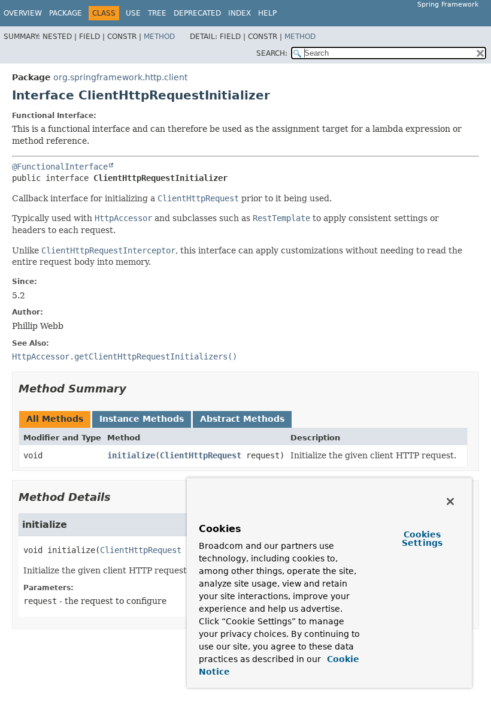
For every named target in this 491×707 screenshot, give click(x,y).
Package (65, 13)
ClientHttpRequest (200, 455)
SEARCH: (271, 53)
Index (239, 13)
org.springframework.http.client (120, 77)
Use (133, 13)
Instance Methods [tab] (141, 419)
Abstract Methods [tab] (242, 419)
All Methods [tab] (54, 419)
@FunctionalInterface (60, 166)
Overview (23, 13)
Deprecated (197, 13)
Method (159, 36)
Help (267, 13)
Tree (157, 13)
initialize (131, 455)
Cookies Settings (422, 539)
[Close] (450, 501)
